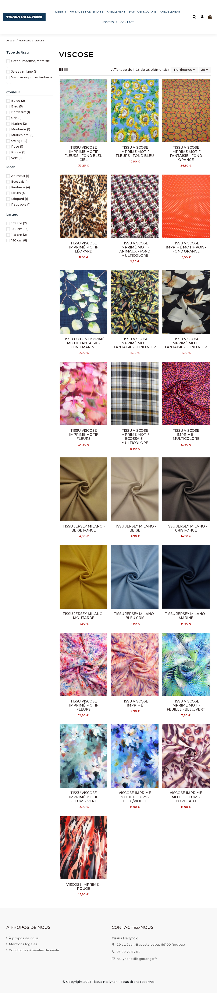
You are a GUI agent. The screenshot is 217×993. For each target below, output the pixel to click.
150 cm (19, 240)
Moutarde (20, 129)
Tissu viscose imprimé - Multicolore (186, 435)
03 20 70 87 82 (128, 952)
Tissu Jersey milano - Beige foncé (84, 528)
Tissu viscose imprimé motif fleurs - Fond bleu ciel (83, 153)
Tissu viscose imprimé (135, 703)
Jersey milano (24, 71)
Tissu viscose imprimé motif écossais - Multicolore (134, 437)
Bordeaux (20, 112)
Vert (16, 158)
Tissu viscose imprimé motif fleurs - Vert (83, 797)
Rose (17, 146)
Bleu (17, 106)
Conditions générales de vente (34, 950)
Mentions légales (23, 944)
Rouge (18, 152)
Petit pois (20, 204)
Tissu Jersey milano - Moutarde (84, 616)
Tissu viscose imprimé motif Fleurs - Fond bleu (135, 151)
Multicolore (22, 135)
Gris (16, 118)
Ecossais (20, 181)
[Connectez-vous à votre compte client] (202, 17)
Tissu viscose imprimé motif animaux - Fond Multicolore (134, 249)
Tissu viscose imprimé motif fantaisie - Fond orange (186, 153)
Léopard (19, 199)
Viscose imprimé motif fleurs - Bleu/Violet (135, 797)
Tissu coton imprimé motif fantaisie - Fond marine (83, 343)
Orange (19, 141)
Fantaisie (20, 187)
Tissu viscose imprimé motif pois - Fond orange (186, 247)
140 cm (19, 229)
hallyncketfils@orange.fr (137, 959)
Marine (19, 124)
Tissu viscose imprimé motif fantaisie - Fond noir (135, 343)
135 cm (19, 223)
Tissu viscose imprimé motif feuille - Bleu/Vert (186, 705)
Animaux (20, 176)
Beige (18, 101)
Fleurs (18, 193)
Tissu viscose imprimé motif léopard (83, 247)
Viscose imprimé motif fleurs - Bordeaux (186, 797)
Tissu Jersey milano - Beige (135, 528)
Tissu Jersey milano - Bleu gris (135, 616)
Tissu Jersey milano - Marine (186, 616)
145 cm (19, 235)
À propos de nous (24, 938)
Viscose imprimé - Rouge (83, 887)
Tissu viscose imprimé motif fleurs (83, 435)
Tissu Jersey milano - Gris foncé (186, 528)
